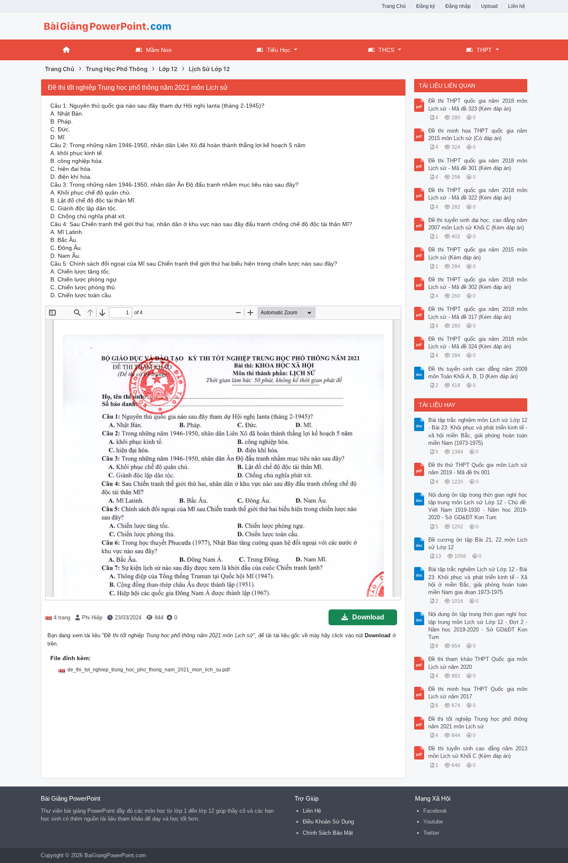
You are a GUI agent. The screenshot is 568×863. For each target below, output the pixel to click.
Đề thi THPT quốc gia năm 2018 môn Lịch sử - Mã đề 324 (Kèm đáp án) (478, 343)
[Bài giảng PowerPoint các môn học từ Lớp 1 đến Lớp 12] (107, 25)
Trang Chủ (394, 6)
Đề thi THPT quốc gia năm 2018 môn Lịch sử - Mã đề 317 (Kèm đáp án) (478, 313)
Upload (489, 6)
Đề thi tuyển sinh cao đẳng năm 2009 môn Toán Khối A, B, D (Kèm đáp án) (478, 373)
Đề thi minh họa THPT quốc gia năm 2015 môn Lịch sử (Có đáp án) (478, 134)
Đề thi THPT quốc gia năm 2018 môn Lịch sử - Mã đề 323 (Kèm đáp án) (478, 104)
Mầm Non (159, 50)
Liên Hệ (312, 811)
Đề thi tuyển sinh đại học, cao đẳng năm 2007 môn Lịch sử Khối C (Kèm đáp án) (478, 224)
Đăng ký (425, 6)
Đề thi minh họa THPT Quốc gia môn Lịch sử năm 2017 (478, 693)
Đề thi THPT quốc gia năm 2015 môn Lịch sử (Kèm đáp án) (478, 253)
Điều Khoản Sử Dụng (328, 822)
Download (368, 617)
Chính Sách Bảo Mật (328, 833)
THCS (386, 50)
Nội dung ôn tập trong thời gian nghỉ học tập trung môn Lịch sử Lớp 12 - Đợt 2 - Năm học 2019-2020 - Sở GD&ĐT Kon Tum (478, 625)
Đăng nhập (458, 6)
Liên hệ (516, 6)
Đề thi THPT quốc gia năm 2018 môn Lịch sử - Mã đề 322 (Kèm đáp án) (478, 194)
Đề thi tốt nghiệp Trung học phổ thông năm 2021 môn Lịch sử (478, 723)
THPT (484, 50)
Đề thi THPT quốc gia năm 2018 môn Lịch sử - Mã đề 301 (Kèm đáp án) (478, 164)
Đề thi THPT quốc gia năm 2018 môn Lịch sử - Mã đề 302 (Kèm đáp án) (478, 283)
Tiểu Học (278, 50)
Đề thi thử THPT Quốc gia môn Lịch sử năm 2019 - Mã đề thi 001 (478, 469)
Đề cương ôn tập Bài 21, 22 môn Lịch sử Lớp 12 (478, 543)
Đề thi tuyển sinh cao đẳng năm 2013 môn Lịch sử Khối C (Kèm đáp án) (478, 752)
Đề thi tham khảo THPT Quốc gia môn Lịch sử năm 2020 (478, 663)
